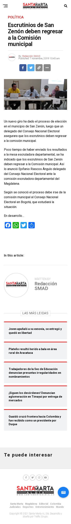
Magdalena (31, 503)
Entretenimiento (45, 507)
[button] (63, 492)
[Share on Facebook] (22, 67)
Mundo (60, 507)
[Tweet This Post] (31, 67)
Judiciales (15, 507)
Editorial (43, 503)
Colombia (55, 503)
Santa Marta (16, 503)
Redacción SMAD (31, 56)
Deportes (28, 507)
